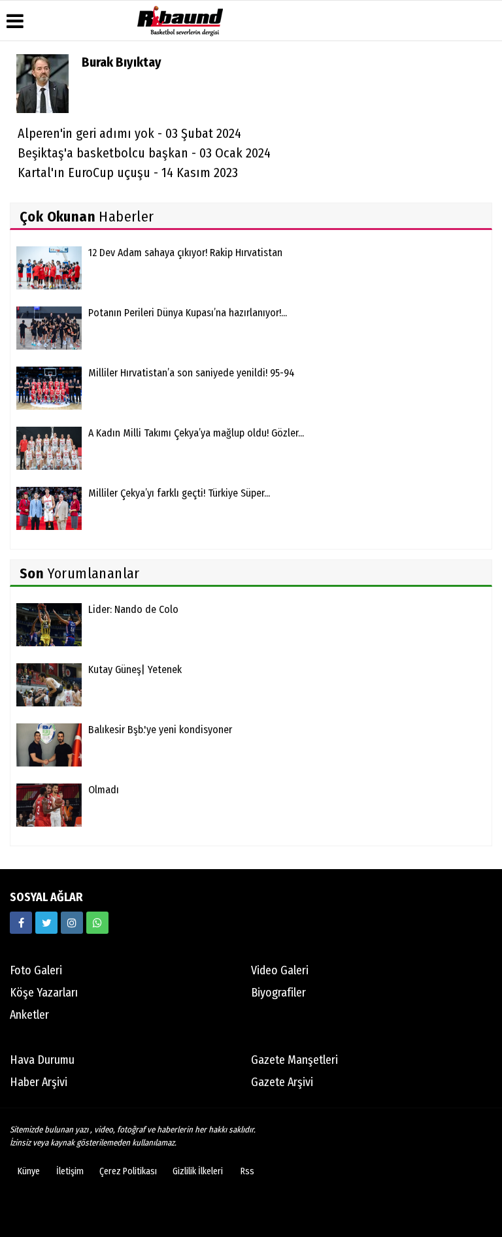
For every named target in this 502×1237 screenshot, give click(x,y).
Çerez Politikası (128, 1171)
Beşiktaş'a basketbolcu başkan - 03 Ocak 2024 (144, 153)
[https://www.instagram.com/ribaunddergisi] (72, 923)
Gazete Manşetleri (294, 1060)
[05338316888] (97, 923)
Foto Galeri (36, 970)
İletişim (70, 1171)
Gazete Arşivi (282, 1082)
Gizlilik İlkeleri (198, 1171)
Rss (247, 1171)
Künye (29, 1171)
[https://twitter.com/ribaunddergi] (46, 923)
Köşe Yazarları (44, 992)
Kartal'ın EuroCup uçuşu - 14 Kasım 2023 (128, 172)
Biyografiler (278, 992)
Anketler (29, 1015)
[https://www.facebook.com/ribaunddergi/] (21, 923)
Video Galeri (280, 970)
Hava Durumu (42, 1060)
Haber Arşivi (38, 1082)
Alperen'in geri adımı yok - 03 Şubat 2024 (129, 133)
